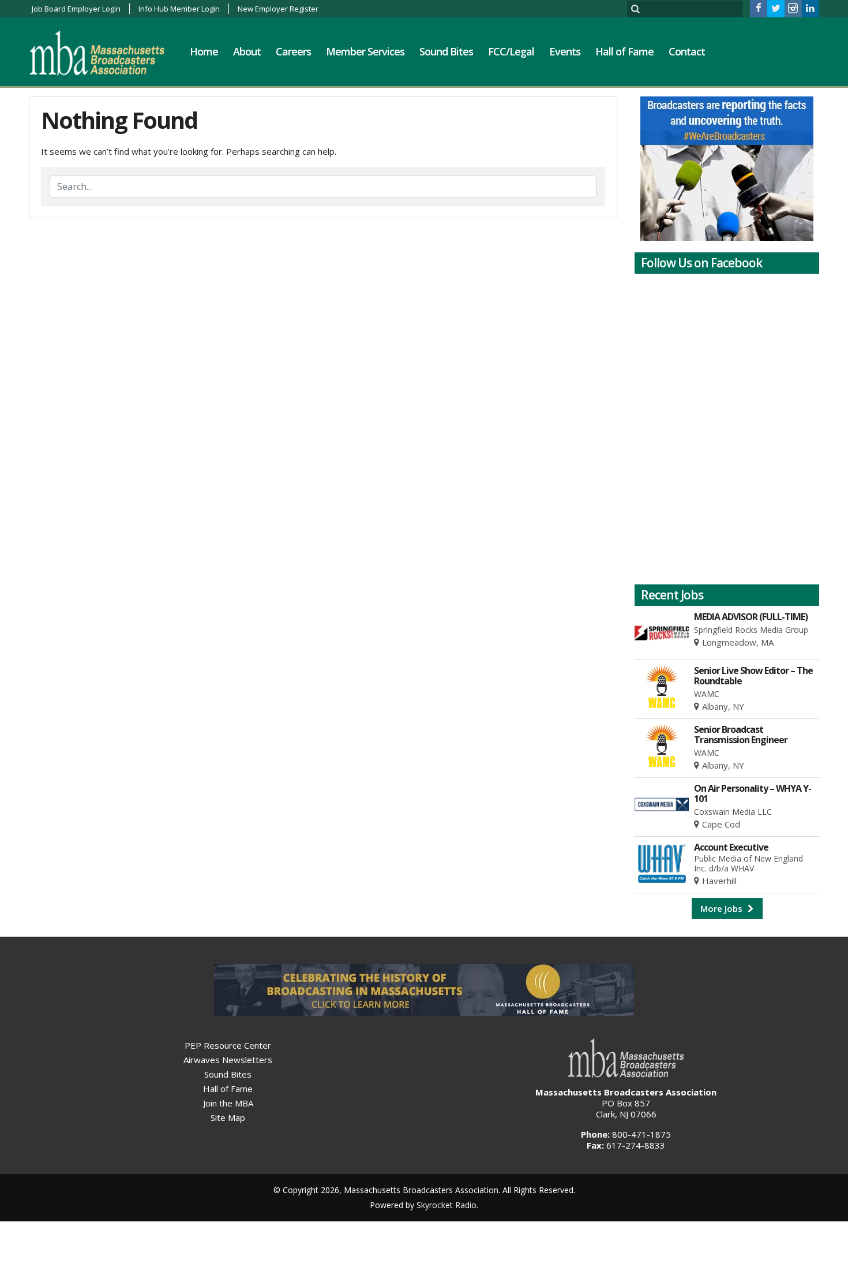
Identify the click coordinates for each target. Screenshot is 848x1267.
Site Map (228, 1117)
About (247, 51)
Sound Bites (446, 51)
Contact (687, 51)
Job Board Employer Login (76, 8)
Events (564, 51)
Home (204, 51)
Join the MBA (228, 1103)
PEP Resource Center (228, 1045)
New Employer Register (278, 8)
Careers (293, 51)
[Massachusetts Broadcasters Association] (106, 52)
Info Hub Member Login (179, 8)
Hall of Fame (624, 51)
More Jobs (722, 908)
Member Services (365, 51)
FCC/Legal (511, 51)
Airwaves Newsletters (227, 1059)
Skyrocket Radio (446, 1204)
